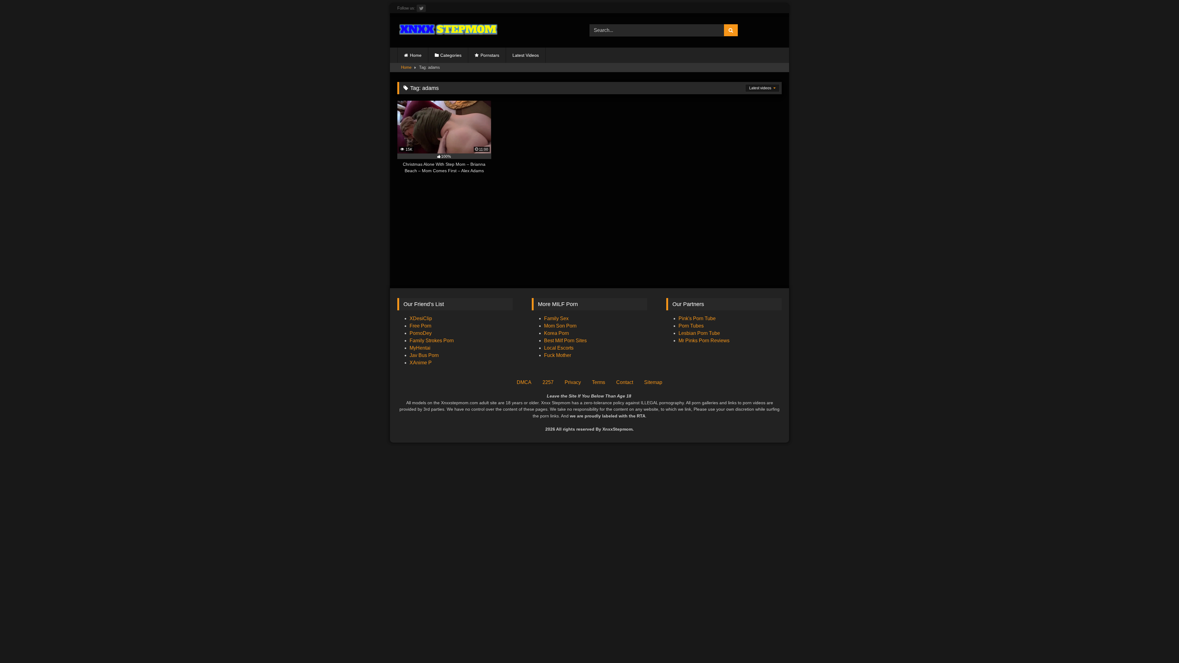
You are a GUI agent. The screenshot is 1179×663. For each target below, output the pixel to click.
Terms (598, 382)
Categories (450, 55)
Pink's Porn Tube (697, 318)
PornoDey (421, 333)
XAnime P (421, 362)
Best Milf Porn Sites (565, 340)
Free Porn (420, 325)
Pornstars (490, 55)
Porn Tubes (691, 325)
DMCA (524, 382)
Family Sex (556, 318)
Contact (624, 382)
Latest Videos (525, 55)
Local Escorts (559, 348)
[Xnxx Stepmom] (447, 30)
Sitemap (653, 382)
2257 (548, 382)
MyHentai (420, 348)
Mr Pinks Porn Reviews (705, 340)
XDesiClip (421, 318)
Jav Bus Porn (424, 355)
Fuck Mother (557, 355)
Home (416, 55)
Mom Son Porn (560, 325)
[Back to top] (1160, 645)
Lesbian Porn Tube (699, 333)
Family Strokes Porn (432, 340)
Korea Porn (556, 333)
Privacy (573, 382)
